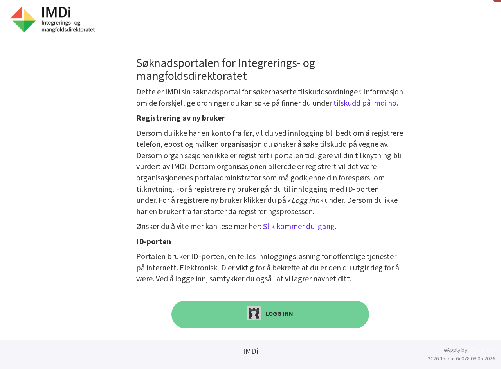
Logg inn (279, 314)
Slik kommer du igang (299, 226)
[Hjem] (52, 19)
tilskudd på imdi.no (364, 103)
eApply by (456, 350)
